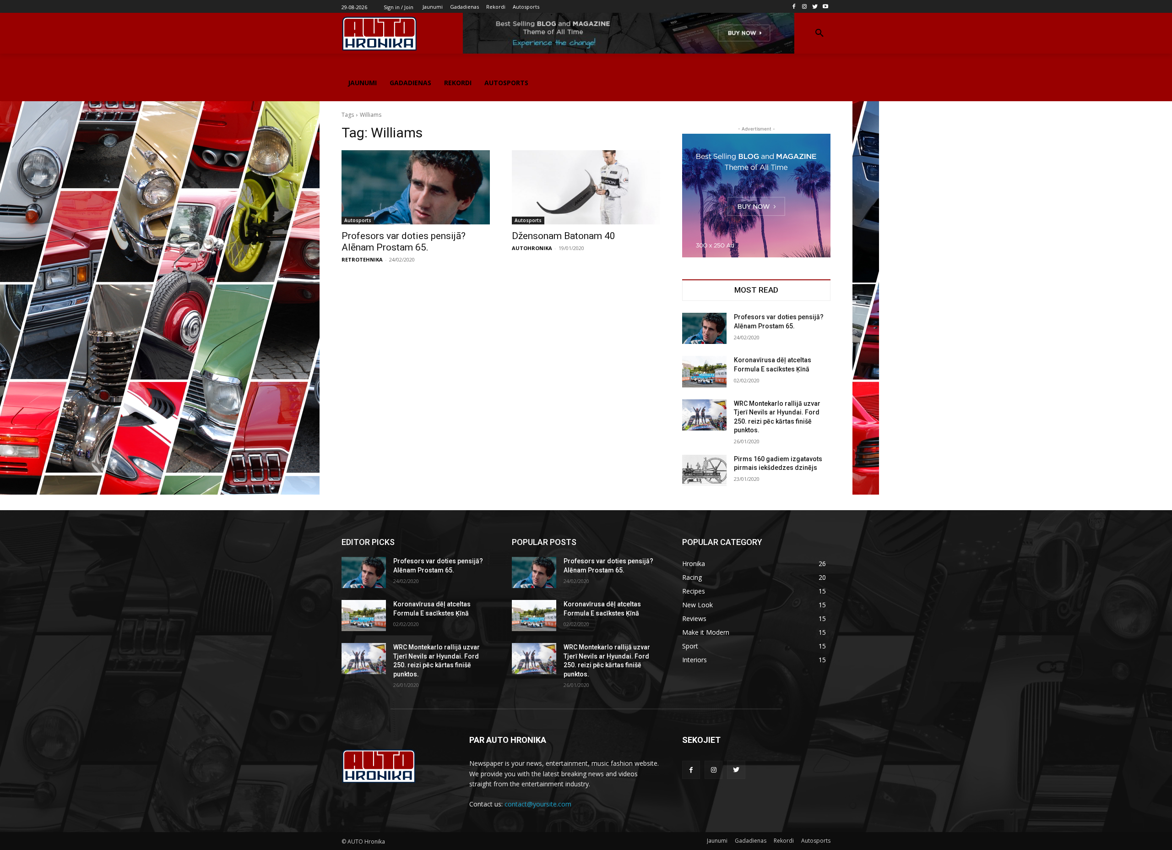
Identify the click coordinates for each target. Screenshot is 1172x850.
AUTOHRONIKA (532, 248)
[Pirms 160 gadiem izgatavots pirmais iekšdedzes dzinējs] (704, 470)
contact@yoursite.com (538, 804)
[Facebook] (794, 6)
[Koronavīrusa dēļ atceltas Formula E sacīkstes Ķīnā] (704, 371)
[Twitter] (814, 6)
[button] (819, 33)
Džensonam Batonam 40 (563, 235)
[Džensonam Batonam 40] (586, 187)
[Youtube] (825, 6)
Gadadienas (750, 841)
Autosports (357, 220)
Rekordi (784, 841)
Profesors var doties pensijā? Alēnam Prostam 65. (404, 241)
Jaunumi (717, 841)
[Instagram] (804, 6)
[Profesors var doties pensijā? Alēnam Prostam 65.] (416, 187)
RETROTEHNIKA (362, 259)
